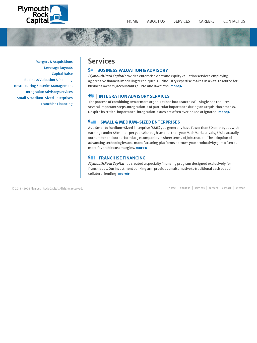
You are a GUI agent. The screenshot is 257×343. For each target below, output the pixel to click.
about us (185, 188)
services (200, 188)
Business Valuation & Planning (48, 80)
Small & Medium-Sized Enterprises (45, 98)
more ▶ (176, 86)
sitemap (240, 188)
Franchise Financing (57, 104)
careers (213, 188)
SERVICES (182, 21)
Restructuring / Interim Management (43, 86)
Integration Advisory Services (49, 92)
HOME (132, 21)
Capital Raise (62, 74)
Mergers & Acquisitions (54, 62)
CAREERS (207, 21)
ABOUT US (156, 21)
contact (226, 188)
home (172, 188)
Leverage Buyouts (58, 68)
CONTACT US (234, 21)
